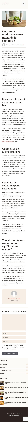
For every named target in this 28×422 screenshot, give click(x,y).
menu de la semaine (7, 142)
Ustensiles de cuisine (5, 370)
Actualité (22, 45)
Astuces (2, 373)
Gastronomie (3, 364)
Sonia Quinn (14, 300)
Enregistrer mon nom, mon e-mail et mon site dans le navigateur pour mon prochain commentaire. (14, 347)
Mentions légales (15, 415)
